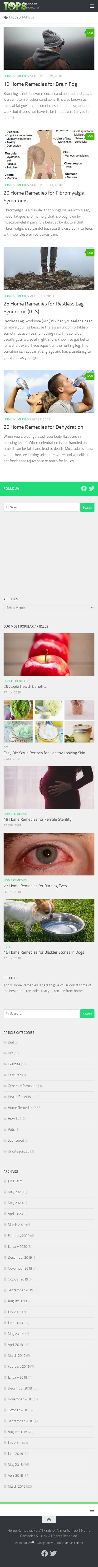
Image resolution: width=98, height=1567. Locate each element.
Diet (11, 1042)
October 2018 (18, 1410)
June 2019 (15, 1323)
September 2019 (20, 1290)
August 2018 (17, 1432)
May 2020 (15, 1203)
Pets (7, 946)
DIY (6, 747)
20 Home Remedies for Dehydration (43, 427)
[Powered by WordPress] (32, 1542)
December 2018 (20, 1388)
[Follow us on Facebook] (84, 488)
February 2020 (18, 1236)
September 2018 (20, 1421)
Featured (14, 1075)
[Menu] (92, 6)
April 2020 (15, 1214)
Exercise (14, 1064)
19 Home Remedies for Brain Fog (40, 84)
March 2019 (16, 1355)
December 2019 (20, 1257)
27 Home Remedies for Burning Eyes (35, 886)
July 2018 (14, 1443)
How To (13, 1118)
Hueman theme (72, 1542)
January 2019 (17, 1377)
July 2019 (14, 1312)
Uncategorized (18, 1151)
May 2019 (15, 1334)
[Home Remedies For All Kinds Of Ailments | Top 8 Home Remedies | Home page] (27, 6)
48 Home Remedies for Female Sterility (37, 819)
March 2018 (16, 1486)
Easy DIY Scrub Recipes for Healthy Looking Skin (44, 753)
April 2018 (15, 1475)
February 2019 (18, 1366)
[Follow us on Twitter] (91, 488)
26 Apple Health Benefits (25, 686)
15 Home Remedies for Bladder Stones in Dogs (44, 952)
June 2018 (15, 1454)
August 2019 (17, 1301)
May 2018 (15, 1464)
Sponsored (16, 1140)
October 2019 (18, 1279)
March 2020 (16, 1225)
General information (22, 1086)
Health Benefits (16, 681)
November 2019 (20, 1268)
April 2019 (15, 1345)
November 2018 (20, 1399)
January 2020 (17, 1246)
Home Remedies (16, 76)
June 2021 (15, 1181)
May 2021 (15, 1192)
